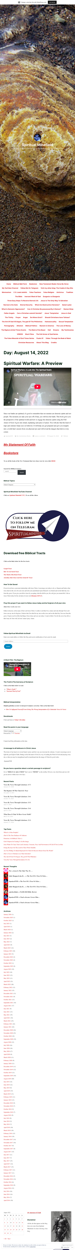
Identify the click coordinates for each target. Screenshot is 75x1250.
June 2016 (7, 1194)
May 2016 (7, 1197)
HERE (53, 461)
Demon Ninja (68, 309)
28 (22, 1229)
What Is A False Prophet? (11, 832)
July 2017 (6, 1155)
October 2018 (8, 1109)
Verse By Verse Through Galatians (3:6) (17, 796)
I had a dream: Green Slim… (30, 897)
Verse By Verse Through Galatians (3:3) (17, 820)
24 (10, 1229)
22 (5, 1229)
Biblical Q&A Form (20, 284)
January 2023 (7, 954)
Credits (54, 342)
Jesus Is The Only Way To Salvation (54, 301)
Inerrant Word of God (33, 296)
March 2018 (7, 1130)
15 (5, 1226)
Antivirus (60, 292)
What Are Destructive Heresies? (47, 305)
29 (5, 1233)
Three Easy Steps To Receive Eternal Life (22, 301)
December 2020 (8, 1030)
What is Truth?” (12, 689)
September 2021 (8, 1003)
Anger (25, 317)
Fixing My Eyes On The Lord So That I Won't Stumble (20, 848)
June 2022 (7, 975)
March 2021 (7, 1021)
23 (8, 1229)
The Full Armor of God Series (47, 334)
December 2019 (8, 1066)
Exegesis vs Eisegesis (51, 296)
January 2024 (7, 933)
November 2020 (8, 1033)
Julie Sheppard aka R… (17, 876)
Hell (49, 330)
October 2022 (8, 963)
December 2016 (8, 1176)
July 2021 (6, 1009)
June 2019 (7, 1085)
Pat (10, 871)
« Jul (5, 1239)
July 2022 (6, 972)
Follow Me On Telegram (29, 288)
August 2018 (7, 1115)
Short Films (29, 334)
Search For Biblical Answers (12, 469)
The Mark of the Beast (37, 330)
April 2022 (7, 981)
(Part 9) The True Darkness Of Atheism (15, 835)
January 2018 (7, 1136)
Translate (17, 733)
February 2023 (8, 951)
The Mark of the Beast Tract (12, 575)
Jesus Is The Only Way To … (23, 871)
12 (16, 1222)
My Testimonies (67, 330)
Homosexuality (50, 322)
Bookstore (33, 284)
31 (10, 1233)
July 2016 (6, 1191)
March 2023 (7, 948)
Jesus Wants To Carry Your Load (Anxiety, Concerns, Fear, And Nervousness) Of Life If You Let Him (33, 844)
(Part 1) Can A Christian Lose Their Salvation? (17, 854)
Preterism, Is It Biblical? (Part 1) (13, 838)
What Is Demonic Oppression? (13, 309)
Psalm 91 (39, 338)
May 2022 (7, 978)
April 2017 (7, 1164)
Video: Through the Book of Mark (58, 338)
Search (22, 472)
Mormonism (6, 292)
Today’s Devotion (19, 720)
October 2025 (8, 920)
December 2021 (8, 993)
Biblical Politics (31, 326)
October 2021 (8, 999)
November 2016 (8, 1179)
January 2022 (7, 990)
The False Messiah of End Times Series (19, 338)
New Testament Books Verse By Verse (54, 284)
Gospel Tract (8, 568)
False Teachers (35, 292)
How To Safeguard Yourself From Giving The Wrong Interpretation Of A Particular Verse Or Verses (36, 709)
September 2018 (8, 1112)
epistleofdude (13, 892)
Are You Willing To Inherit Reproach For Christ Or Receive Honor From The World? (28, 851)
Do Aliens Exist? (36, 317)
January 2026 (7, 914)
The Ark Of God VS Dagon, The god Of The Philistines (22, 322)
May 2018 (7, 1124)
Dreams (56, 330)
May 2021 (7, 1015)
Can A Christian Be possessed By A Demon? (44, 309)
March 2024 (7, 929)
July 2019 (6, 1082)
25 (13, 1229)
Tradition (69, 292)
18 (13, 1226)
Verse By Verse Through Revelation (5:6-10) (17, 860)
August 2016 (7, 1188)
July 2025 (6, 923)
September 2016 (8, 1185)
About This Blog (42, 342)
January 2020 (7, 1063)
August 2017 (7, 1152)
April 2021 (7, 1018)
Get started (52, 2)
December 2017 (8, 1139)
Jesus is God (66, 313)
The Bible (18, 296)
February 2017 (8, 1170)
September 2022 (8, 966)
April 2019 (7, 1091)
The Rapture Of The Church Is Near (16, 790)
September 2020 (8, 1039)
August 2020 (7, 1042)
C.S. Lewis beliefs (20, 292)
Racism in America (47, 326)
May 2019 (7, 1088)
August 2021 (7, 1006)
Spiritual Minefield (37, 145)
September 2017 (8, 1149)
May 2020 (7, 1051)
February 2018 (8, 1133)
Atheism (20, 326)
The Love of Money (63, 326)
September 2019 (8, 1075)
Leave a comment (40, 436)
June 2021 (7, 1012)
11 (13, 1222)
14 (22, 1222)
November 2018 (8, 1106)
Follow (8, 646)
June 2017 (7, 1158)
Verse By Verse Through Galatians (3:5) (17, 802)
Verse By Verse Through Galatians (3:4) (17, 808)
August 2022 (7, 969)
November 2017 (8, 1142)
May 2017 (7, 1161)
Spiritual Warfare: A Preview (33, 363)
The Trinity (9, 317)
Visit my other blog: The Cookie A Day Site (57, 288)
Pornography (9, 326)
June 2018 (7, 1121)
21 (22, 1226)
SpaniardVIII (9, 436)
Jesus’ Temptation (51, 313)
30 (8, 1233)
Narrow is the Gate (10, 305)
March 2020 (7, 1057)
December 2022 (8, 957)
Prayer (18, 317)
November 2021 (8, 996)
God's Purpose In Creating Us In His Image (16, 841)
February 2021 (8, 1024)
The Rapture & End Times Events (13, 330)
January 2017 (7, 1173)
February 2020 (8, 1060)
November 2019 (8, 1069)
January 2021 (7, 1027)
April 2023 (7, 945)
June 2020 (7, 1048)
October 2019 (8, 1072)
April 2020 (7, 1054)
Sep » (9, 1239)
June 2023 (7, 939)
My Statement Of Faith (34, 1213)
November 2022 (8, 960)
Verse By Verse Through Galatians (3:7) (17, 785)
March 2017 (7, 1167)
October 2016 (8, 1182)
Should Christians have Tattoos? (57, 317)
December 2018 (8, 1103)
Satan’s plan (67, 305)
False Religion (48, 292)
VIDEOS (20, 334)
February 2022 (8, 987)
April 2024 (7, 926)
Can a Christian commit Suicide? (29, 313)
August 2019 (7, 1079)
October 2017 (8, 1146)
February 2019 (8, 1097)
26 (16, 1229)
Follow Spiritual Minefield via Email (17, 633)
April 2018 (7, 1127)
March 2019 (7, 1094)
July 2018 (6, 1118)
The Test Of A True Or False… (37, 876)
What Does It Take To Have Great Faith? (17, 814)
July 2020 (6, 1045)
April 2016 (7, 1200)
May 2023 (7, 942)
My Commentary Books (24, 436)
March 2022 (7, 984)
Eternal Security (26, 305)
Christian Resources (26, 342)
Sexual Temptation (66, 322)
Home (8, 284)
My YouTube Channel (10, 288)
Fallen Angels (9, 313)
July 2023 (6, 936)
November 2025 (8, 917)
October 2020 (8, 1036)
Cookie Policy (33, 1246)
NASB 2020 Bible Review (28, 892)
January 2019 (7, 1100)
